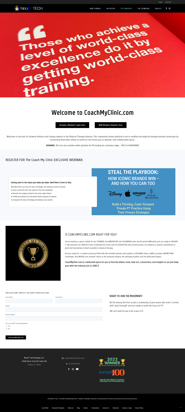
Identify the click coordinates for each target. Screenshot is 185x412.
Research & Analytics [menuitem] (58, 408)
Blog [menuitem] (78, 408)
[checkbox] (54, 327)
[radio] (54, 326)
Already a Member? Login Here (72, 125)
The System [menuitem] (110, 8)
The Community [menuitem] (126, 8)
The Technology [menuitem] (143, 8)
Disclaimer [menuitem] (116, 408)
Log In (160, 2)
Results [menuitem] (158, 8)
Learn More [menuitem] (45, 408)
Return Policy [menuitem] (139, 408)
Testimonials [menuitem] (95, 408)
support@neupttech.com (74, 358)
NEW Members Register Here (111, 125)
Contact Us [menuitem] (106, 408)
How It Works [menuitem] (95, 8)
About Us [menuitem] (71, 408)
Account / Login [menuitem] (127, 408)
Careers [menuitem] (85, 408)
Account (168, 2)
